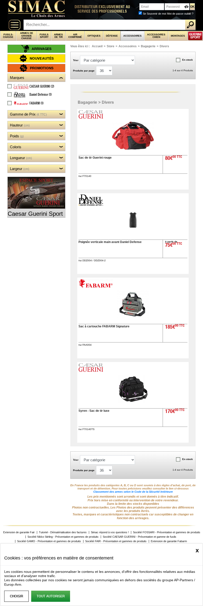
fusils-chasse (8, 35)
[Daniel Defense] (91, 204)
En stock (187, 59)
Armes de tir (58, 35)
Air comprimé (75, 35)
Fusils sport (44, 35)
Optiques (94, 35)
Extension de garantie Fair (19, 532)
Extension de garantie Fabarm (169, 541)
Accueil (97, 46)
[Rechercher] (190, 25)
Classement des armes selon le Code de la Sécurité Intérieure (133, 491)
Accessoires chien (156, 35)
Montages (178, 35)
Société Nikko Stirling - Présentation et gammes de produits (63, 536)
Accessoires (132, 35)
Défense (112, 35)
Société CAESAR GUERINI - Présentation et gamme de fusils (139, 536)
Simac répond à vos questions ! (110, 532)
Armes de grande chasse (26, 36)
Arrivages (41, 49)
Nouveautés (42, 58)
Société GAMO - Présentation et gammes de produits (49, 541)
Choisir (16, 596)
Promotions (41, 68)
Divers (164, 46)
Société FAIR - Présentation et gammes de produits (116, 541)
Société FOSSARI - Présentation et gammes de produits (166, 532)
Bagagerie (148, 46)
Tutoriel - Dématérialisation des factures (63, 532)
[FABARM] (96, 286)
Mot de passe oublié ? (180, 13)
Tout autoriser (51, 596)
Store (110, 46)
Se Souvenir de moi (154, 13)
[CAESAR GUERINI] (91, 117)
